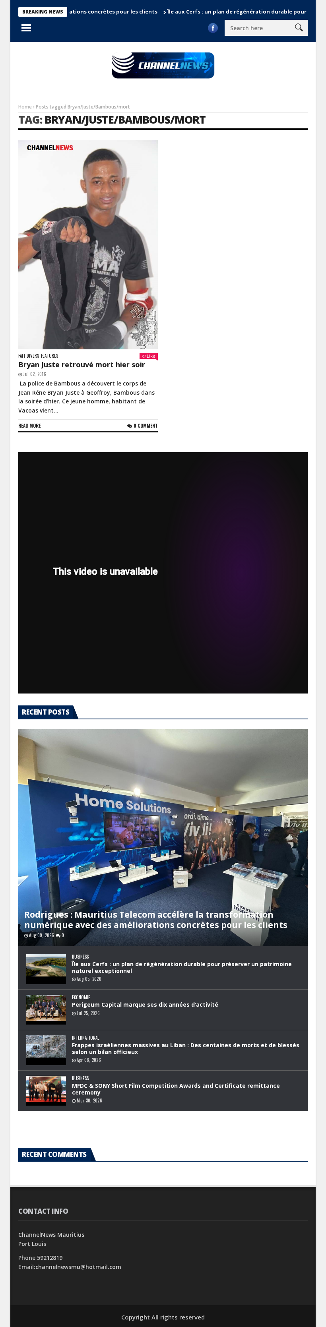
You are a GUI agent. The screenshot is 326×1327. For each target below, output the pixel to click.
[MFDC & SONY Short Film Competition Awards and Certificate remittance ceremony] (46, 1091)
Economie (81, 997)
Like (151, 356)
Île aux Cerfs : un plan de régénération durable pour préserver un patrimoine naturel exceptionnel (182, 967)
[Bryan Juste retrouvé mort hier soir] (88, 244)
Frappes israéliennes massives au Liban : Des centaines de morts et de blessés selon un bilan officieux (185, 1048)
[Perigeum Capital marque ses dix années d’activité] (46, 1010)
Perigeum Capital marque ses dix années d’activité (145, 1004)
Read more (29, 425)
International (85, 1037)
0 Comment (146, 425)
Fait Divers (28, 355)
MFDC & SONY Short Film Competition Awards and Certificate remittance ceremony (176, 1089)
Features (49, 355)
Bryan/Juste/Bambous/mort (125, 119)
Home (25, 106)
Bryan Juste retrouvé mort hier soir (81, 364)
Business (80, 956)
